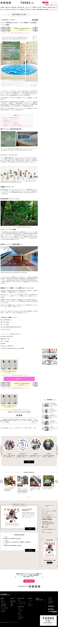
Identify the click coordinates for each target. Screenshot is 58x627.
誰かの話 (47, 9)
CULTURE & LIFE (28, 7)
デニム (43, 509)
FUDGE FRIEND (47, 519)
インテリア (54, 517)
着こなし (45, 527)
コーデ (54, 511)
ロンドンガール (46, 511)
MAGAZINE (44, 7)
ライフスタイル (7, 9)
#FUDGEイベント (11, 412)
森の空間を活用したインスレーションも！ (11, 121)
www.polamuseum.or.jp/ (5, 329)
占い (51, 521)
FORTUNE (39, 7)
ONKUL (52, 515)
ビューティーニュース (21, 601)
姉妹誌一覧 (50, 599)
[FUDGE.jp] (27, 2)
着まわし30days (45, 513)
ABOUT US (2, 622)
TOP (1, 427)
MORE (30, 528)
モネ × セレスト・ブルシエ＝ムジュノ (10, 119)
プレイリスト (28, 9)
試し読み (49, 562)
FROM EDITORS (50, 601)
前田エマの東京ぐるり (40, 9)
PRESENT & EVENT (51, 7)
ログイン (54, 2)
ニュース (2, 602)
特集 (1, 600)
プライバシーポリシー (14, 622)
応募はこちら (19, 378)
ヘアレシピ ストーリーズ (22, 602)
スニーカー (47, 509)
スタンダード (3, 609)
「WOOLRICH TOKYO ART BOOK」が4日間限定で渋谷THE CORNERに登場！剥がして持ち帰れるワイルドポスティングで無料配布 (12, 421)
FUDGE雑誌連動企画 (45, 521)
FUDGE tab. (7, 7)
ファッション (31, 600)
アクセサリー (3, 612)
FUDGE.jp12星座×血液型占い (48, 523)
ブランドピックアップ (4, 606)
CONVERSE (43, 525)
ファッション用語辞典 (4, 608)
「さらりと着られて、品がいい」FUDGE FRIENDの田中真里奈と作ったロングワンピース (15, 32)
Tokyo (47, 525)
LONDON (12, 605)
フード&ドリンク (13, 9)
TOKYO (12, 602)
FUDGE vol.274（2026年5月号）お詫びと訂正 (12, 538)
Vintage (48, 517)
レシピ (30, 602)
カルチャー (1, 9)
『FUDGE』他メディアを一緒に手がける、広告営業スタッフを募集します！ (18, 542)
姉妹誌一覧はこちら (49, 564)
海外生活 (30, 605)
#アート (16, 412)
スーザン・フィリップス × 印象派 (9, 123)
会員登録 (45, 2)
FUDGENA (34, 7)
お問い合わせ (8, 622)
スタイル (44, 532)
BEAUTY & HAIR (20, 7)
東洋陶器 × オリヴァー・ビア (8, 120)
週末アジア (23, 9)
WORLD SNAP (13, 7)
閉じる (18, 115)
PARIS (12, 604)
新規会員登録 (29, 581)
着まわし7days (3, 610)
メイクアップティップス (22, 604)
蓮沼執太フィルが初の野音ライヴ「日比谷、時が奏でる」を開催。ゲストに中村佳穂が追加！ (29, 421)
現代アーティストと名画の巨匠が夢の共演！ (10, 117)
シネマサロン (34, 9)
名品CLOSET (3, 601)
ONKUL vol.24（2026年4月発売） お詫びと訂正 (13, 545)
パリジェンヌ (46, 515)
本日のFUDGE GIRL (49, 532)
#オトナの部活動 (27, 412)
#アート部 (21, 412)
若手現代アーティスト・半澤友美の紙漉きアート (12, 124)
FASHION (2, 7)
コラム (19, 9)
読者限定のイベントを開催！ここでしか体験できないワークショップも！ (17, 125)
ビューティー (31, 601)
